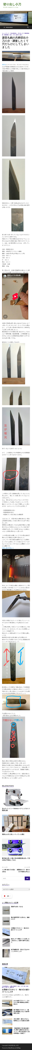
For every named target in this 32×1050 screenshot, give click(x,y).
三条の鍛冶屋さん (13, 33)
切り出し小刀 (12, 4)
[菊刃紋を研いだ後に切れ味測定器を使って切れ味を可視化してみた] (16, 847)
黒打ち (21, 34)
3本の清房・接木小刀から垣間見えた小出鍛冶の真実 (21, 1019)
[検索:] (16, 878)
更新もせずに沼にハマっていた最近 (13, 834)
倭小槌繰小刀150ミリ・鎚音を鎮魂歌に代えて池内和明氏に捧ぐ (21, 1011)
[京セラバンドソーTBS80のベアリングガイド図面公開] (16, 798)
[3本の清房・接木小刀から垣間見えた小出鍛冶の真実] (7, 1019)
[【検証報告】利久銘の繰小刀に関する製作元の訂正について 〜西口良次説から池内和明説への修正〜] (7, 1028)
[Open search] (28, 27)
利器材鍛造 (6, 34)
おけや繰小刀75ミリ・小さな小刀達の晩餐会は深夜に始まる (21, 1002)
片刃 (14, 34)
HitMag (18, 1048)
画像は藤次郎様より (8, 548)
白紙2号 (17, 34)
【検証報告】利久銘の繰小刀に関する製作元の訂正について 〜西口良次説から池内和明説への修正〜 (22, 1030)
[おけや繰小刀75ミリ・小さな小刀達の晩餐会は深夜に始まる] (7, 1000)
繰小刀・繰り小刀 (5, 987)
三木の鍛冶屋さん (5, 986)
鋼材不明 (12, 987)
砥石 (27, 986)
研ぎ (25, 986)
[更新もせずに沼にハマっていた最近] (16, 824)
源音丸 (4, 64)
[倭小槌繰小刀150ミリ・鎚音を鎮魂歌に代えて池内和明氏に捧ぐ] (7, 1010)
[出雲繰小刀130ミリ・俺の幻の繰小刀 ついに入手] (16, 968)
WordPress (11, 1048)
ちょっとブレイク (5, 33)
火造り (10, 34)
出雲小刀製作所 (13, 986)
